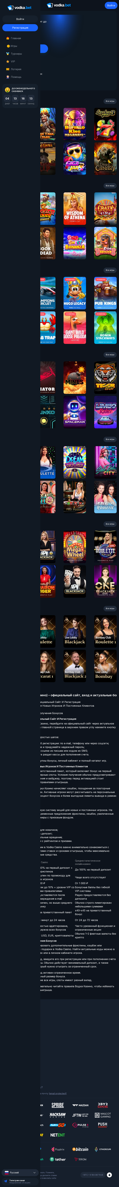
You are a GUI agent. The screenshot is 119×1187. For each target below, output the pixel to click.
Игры (12, 46)
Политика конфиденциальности (22, 1065)
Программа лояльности (17, 1025)
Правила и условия (15, 1056)
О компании (11, 1020)
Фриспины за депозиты (17, 1037)
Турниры (16, 53)
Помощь (16, 76)
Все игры (110, 101)
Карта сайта (11, 1069)
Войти (111, 5)
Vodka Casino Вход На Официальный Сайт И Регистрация (44, 702)
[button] (20, 1172)
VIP (13, 61)
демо (44, 132)
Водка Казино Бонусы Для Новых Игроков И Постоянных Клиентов (51, 705)
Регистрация (20, 27)
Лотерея (16, 69)
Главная (16, 38)
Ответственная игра (16, 1060)
